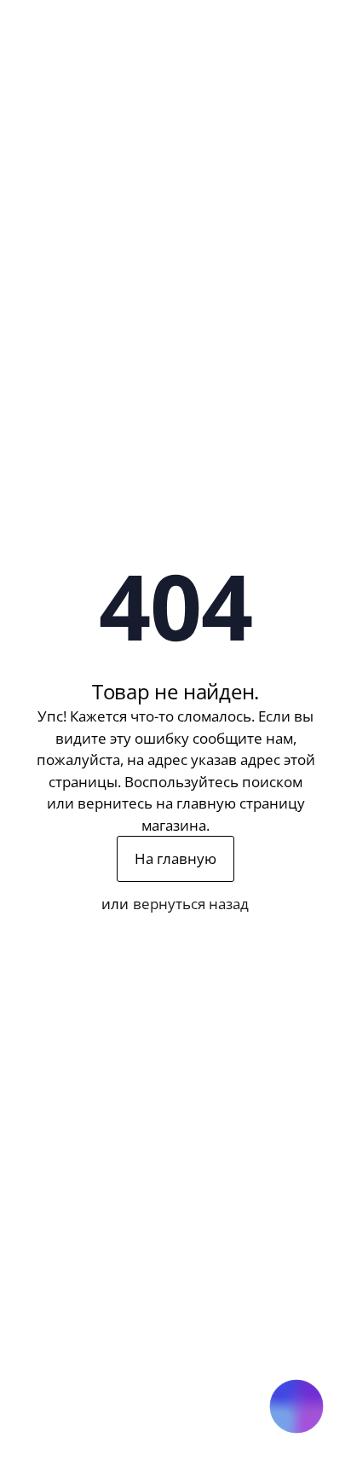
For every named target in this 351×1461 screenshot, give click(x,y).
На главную (175, 858)
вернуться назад (191, 903)
